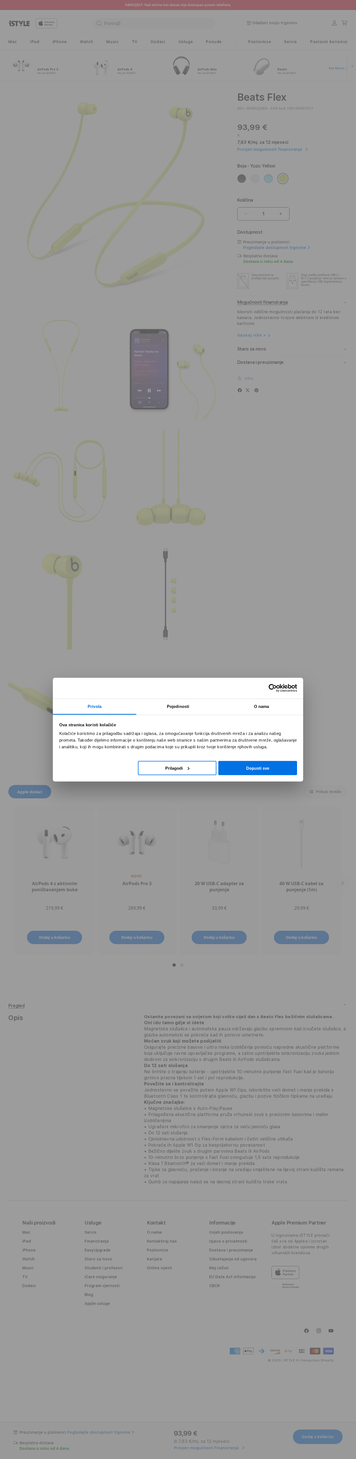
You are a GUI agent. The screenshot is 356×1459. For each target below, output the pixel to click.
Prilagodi (174, 768)
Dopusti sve (257, 768)
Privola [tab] (95, 706)
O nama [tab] (261, 706)
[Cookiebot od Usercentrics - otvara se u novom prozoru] (272, 688)
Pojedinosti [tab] (178, 706)
